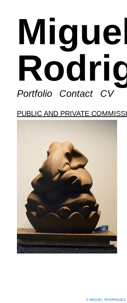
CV (105, 130)
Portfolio (35, 130)
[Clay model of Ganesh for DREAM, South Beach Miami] (67, 223)
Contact (76, 130)
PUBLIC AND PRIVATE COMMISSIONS (60, 150)
